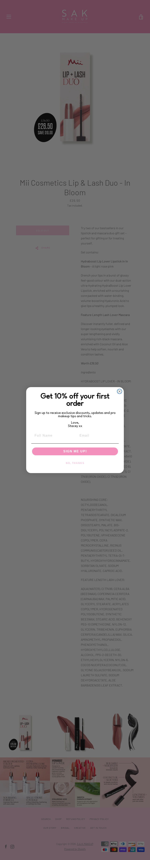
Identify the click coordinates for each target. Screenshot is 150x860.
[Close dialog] (119, 391)
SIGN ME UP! (75, 451)
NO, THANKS (75, 463)
